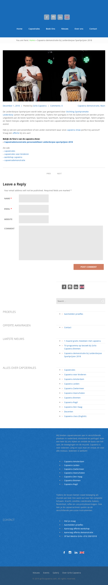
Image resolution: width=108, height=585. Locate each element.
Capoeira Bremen (72, 397)
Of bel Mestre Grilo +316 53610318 (80, 536)
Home (19, 28)
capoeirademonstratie (14, 160)
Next (59, 173)
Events (46, 572)
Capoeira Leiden (71, 383)
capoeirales (9, 151)
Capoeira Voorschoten (74, 393)
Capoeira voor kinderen (75, 374)
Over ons (79, 28)
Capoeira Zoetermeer (74, 388)
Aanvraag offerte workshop (77, 528)
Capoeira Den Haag (73, 407)
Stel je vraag (70, 521)
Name (8, 198)
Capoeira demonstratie (88, 105)
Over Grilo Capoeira (71, 572)
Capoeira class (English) (75, 416)
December (8, 105)
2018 (17, 105)
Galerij (56, 572)
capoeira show (74, 130)
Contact (93, 28)
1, (14, 105)
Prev (49, 173)
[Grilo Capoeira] (54, 5)
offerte (16, 133)
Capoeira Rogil (71, 402)
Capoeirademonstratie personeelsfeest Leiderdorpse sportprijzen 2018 (38, 142)
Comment (9, 228)
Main (102, 105)
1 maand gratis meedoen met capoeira (82, 341)
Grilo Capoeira (40, 105)
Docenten (68, 411)
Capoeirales (34, 28)
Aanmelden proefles (73, 314)
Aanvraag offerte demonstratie (78, 532)
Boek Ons (50, 28)
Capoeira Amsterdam (74, 379)
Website (8, 219)
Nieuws (64, 28)
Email (8, 209)
